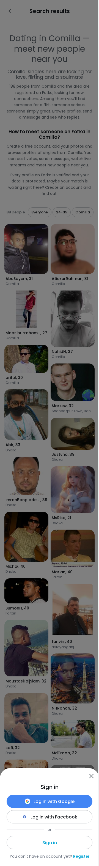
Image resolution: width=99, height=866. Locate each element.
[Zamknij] (91, 775)
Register (81, 856)
